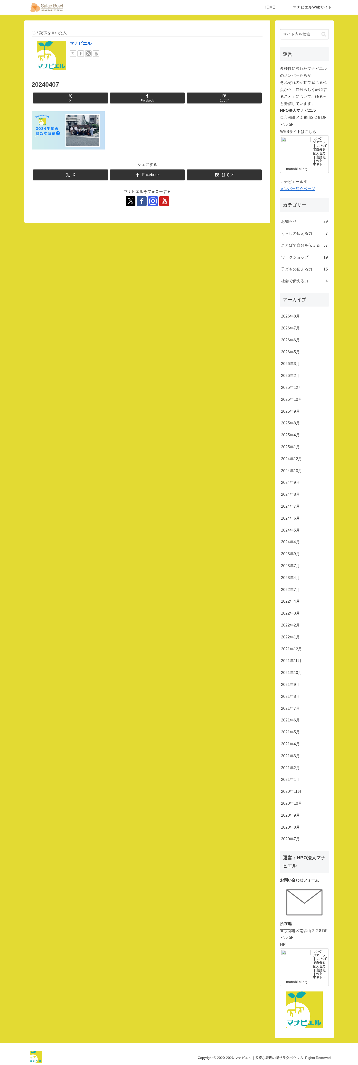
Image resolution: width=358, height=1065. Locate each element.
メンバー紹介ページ (297, 189)
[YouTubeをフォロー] (96, 53)
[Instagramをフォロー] (88, 53)
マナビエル (81, 43)
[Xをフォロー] (73, 53)
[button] (324, 34)
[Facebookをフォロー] (80, 53)
